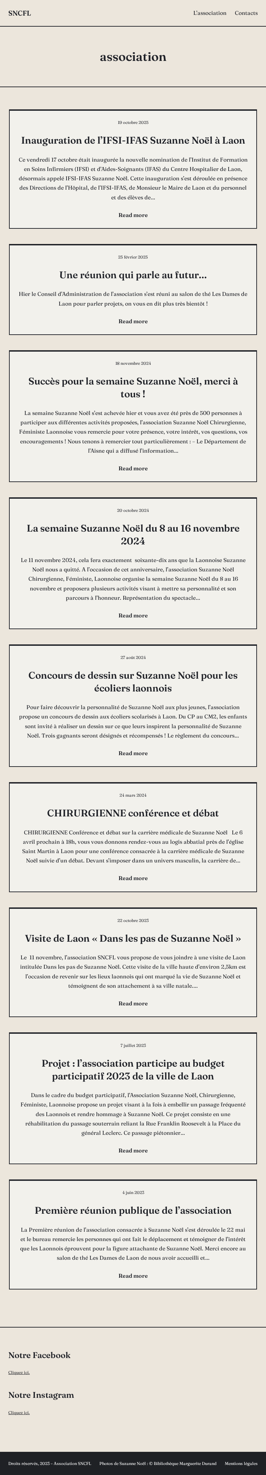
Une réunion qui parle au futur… (133, 275)
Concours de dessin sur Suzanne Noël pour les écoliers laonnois (133, 681)
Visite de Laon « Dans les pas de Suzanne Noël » (133, 938)
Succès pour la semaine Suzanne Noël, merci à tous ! (133, 387)
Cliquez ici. (19, 1372)
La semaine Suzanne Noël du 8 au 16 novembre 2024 (133, 534)
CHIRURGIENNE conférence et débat (133, 813)
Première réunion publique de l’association (133, 1210)
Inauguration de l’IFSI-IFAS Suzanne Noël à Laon (133, 140)
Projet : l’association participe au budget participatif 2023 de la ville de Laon (133, 1069)
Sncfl (19, 13)
